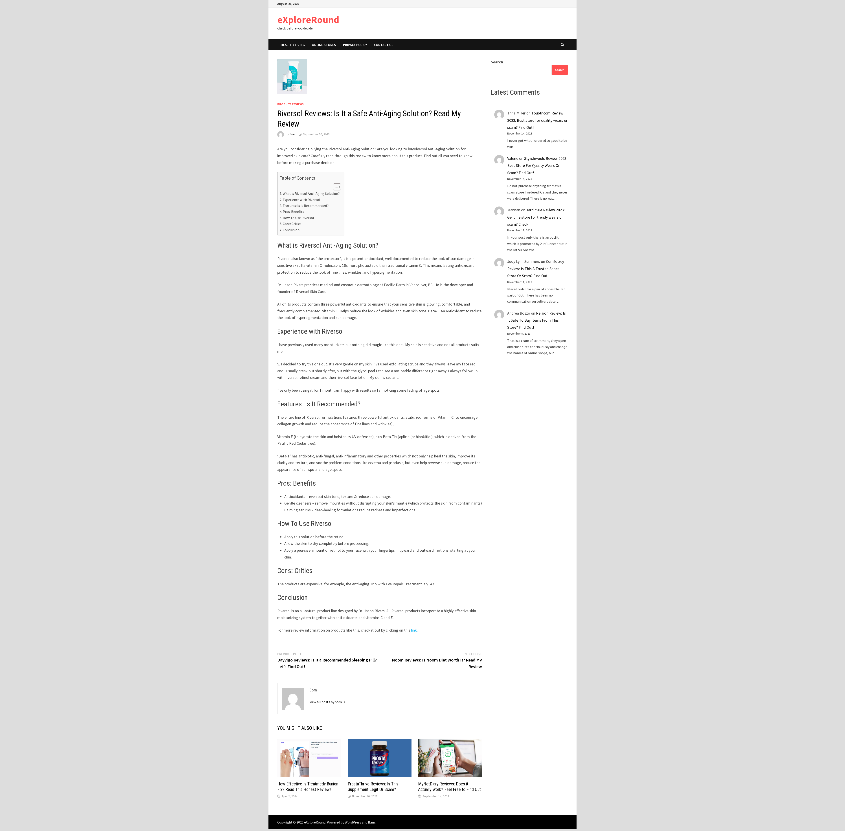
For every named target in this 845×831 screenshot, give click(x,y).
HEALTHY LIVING (293, 44)
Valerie (512, 158)
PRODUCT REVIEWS (290, 104)
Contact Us (383, 44)
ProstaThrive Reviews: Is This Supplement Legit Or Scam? (373, 786)
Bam (371, 822)
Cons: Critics (292, 223)
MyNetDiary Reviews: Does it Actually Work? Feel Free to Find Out (449, 786)
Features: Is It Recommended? (306, 205)
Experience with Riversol (301, 199)
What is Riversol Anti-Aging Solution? (311, 193)
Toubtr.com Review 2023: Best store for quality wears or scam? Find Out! (537, 120)
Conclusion (291, 230)
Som (293, 134)
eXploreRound (308, 19)
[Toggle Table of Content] (335, 187)
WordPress (353, 822)
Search (497, 61)
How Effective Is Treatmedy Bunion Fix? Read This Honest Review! (307, 786)
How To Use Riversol (298, 218)
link (414, 630)
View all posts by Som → (327, 702)
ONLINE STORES (324, 44)
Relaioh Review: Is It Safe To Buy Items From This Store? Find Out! (536, 320)
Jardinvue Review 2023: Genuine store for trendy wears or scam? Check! (536, 217)
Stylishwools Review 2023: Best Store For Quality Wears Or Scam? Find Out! (537, 165)
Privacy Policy (355, 44)
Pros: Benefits (293, 211)
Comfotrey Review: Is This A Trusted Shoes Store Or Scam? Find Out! (535, 268)
